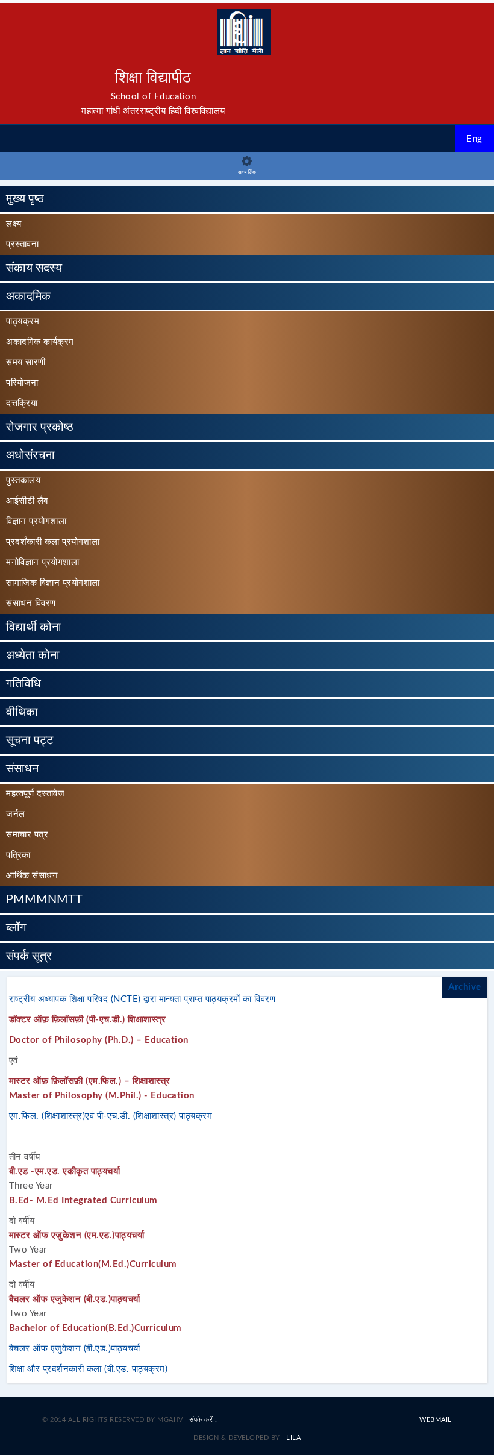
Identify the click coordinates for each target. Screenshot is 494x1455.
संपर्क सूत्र (29, 956)
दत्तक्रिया (21, 403)
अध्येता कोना (33, 655)
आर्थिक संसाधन (32, 875)
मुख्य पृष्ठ (25, 199)
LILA (292, 1438)
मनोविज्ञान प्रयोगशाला (42, 562)
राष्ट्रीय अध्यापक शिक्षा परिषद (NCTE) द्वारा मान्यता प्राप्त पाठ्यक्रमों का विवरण (142, 999)
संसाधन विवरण (31, 603)
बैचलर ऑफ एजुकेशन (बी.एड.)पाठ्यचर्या (74, 1348)
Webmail (435, 1419)
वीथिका (22, 712)
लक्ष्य (14, 223)
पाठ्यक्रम (22, 321)
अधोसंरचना (30, 455)
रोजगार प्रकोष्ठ (39, 427)
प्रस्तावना (22, 244)
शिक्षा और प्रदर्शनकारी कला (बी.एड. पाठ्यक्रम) (88, 1369)
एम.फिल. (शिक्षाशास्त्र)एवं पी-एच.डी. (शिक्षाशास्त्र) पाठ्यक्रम (111, 1116)
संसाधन (22, 769)
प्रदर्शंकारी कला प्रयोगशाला (52, 541)
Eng (474, 138)
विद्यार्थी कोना (33, 627)
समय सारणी (26, 362)
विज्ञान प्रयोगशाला (36, 521)
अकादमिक (28, 296)
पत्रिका (18, 855)
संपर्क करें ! (203, 1419)
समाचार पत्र (27, 834)
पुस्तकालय (23, 480)
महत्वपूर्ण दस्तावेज (35, 793)
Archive (464, 987)
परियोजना (22, 382)
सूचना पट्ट (29, 740)
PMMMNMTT (44, 899)
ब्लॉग (16, 928)
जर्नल (15, 814)
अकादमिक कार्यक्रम (40, 341)
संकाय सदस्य (34, 268)
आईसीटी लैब (27, 500)
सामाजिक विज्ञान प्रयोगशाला (53, 582)
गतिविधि (23, 684)
